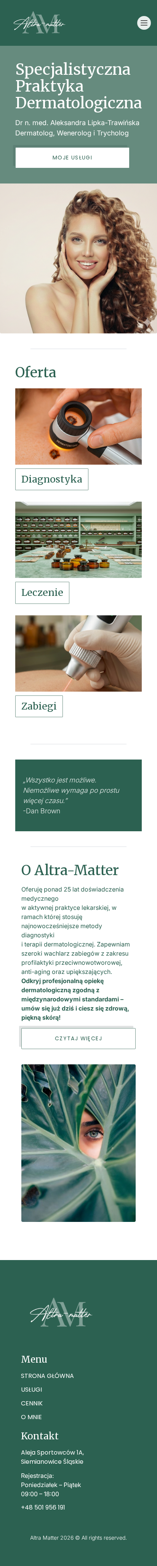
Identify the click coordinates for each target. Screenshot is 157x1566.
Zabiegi (39, 706)
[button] (144, 23)
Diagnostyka (51, 479)
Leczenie (42, 592)
